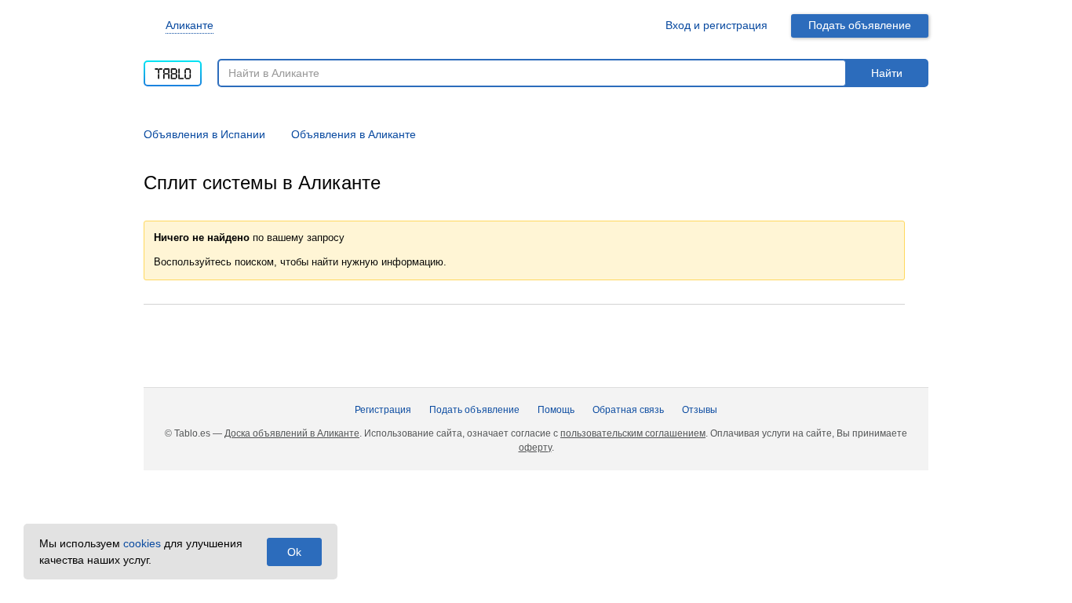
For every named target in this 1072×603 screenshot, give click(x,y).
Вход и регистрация (716, 25)
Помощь (556, 409)
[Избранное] (635, 25)
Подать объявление (859, 25)
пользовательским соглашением (633, 433)
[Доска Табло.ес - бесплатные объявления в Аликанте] (173, 68)
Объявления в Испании (204, 134)
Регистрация (383, 409)
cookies (142, 543)
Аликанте (189, 25)
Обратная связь (628, 409)
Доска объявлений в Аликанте (291, 433)
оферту (535, 447)
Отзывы (699, 409)
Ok (294, 552)
